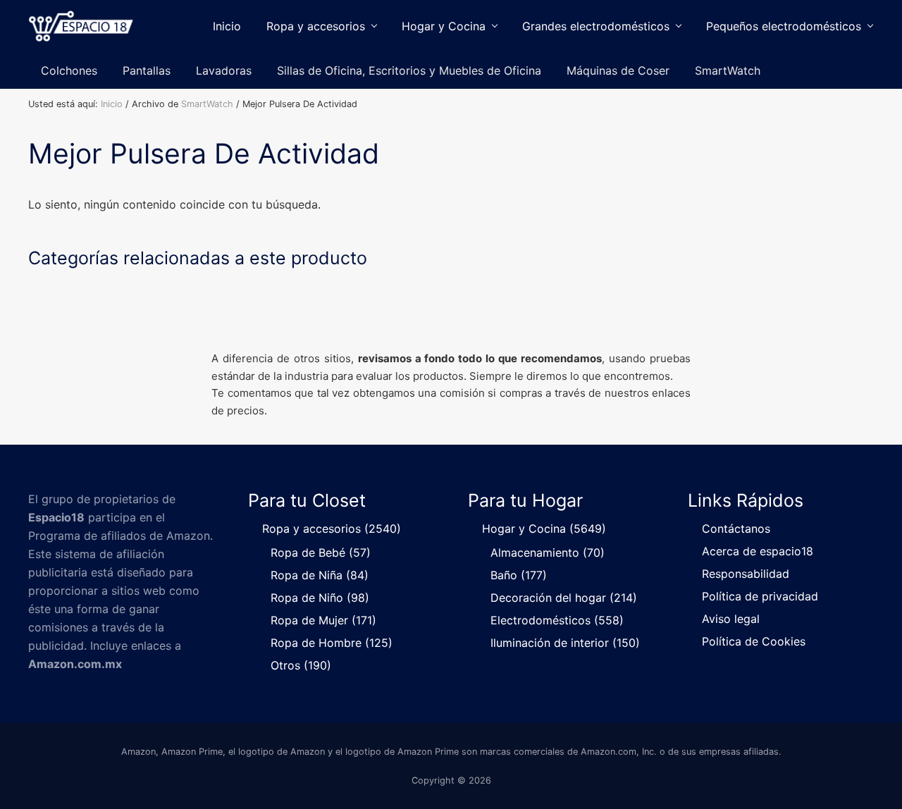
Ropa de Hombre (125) (332, 643)
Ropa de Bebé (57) (321, 552)
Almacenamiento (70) (547, 552)
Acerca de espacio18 (757, 551)
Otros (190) (301, 665)
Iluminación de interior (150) (565, 643)
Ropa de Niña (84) (320, 575)
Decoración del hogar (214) (563, 598)
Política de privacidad (760, 596)
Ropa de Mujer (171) (323, 620)
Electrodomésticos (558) (557, 620)
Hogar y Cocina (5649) (544, 528)
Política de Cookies (753, 641)
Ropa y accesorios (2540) (331, 528)
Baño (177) (518, 575)
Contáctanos (736, 528)
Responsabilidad (745, 574)
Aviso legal (731, 619)
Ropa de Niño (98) (320, 598)
